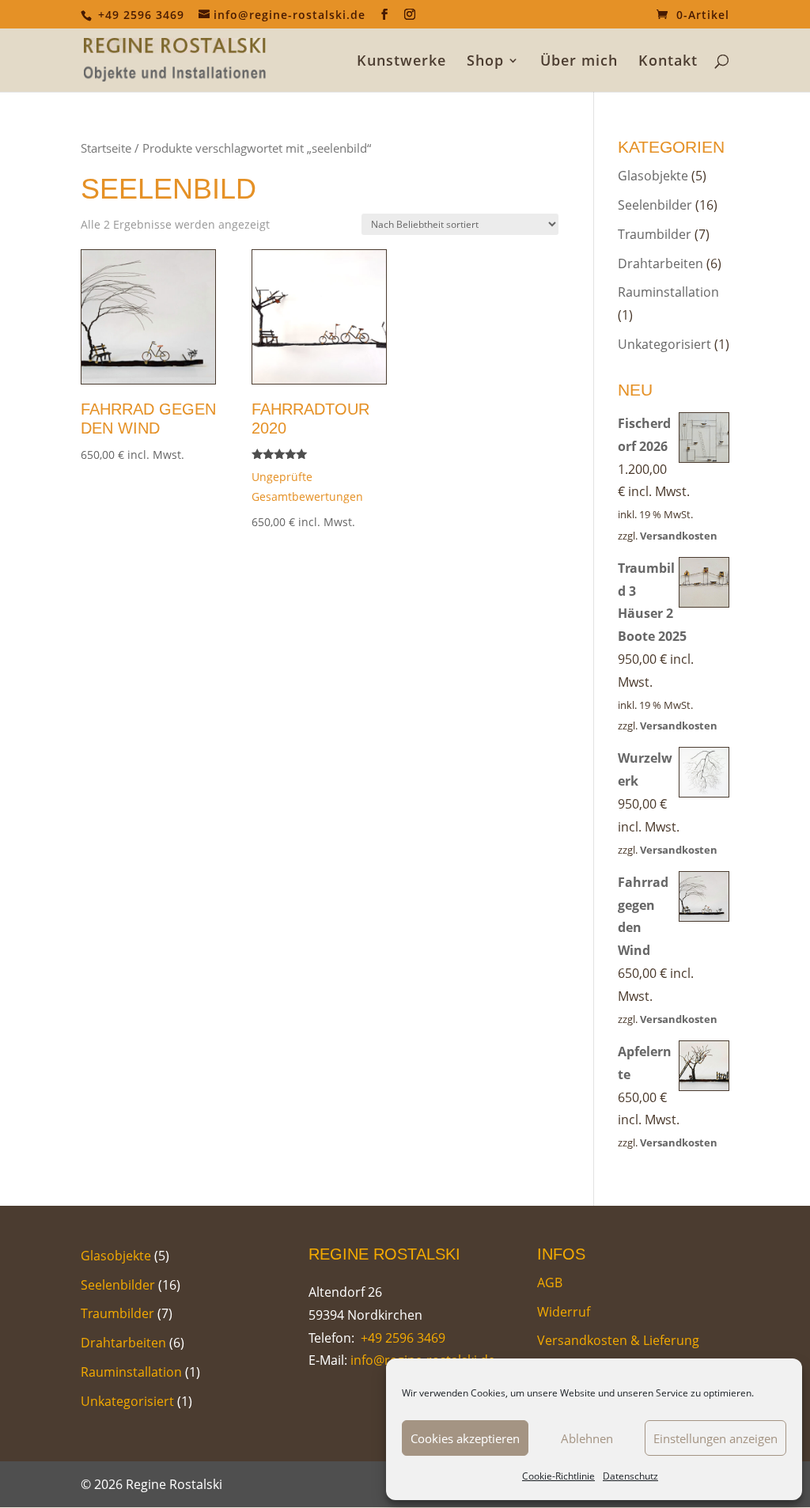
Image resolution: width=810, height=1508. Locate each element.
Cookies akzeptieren (465, 1438)
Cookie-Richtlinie (558, 1476)
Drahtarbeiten (660, 263)
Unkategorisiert (664, 344)
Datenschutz (630, 1476)
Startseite (106, 148)
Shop (485, 62)
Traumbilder (654, 234)
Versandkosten (678, 536)
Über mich (579, 62)
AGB (549, 1282)
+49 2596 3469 (401, 1338)
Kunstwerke (401, 62)
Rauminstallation (668, 292)
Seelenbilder (655, 205)
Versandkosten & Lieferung (618, 1340)
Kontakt (668, 62)
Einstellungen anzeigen (715, 1438)
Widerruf (563, 1311)
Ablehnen (587, 1438)
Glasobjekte (653, 175)
